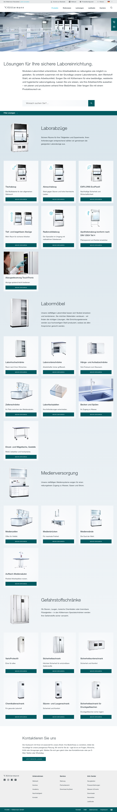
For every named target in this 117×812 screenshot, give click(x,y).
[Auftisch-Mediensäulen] (21, 559)
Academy (35, 789)
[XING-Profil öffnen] (15, 780)
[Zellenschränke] (21, 390)
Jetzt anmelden (24, 1)
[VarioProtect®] (21, 644)
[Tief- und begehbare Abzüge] (21, 217)
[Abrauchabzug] (58, 172)
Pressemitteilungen (93, 785)
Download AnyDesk (66, 789)
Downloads (91, 793)
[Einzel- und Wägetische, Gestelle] (21, 432)
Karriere (103, 8)
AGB (85, 810)
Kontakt (35, 797)
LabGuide (91, 8)
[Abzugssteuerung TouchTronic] (21, 263)
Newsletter (90, 797)
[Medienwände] (96, 517)
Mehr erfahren (21, 199)
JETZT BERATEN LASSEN (34, 759)
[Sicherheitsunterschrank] (96, 644)
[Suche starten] (91, 103)
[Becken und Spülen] (96, 390)
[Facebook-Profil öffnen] (12, 780)
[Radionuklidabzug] (58, 217)
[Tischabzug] (21, 172)
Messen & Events (93, 789)
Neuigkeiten (91, 781)
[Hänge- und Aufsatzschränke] (96, 347)
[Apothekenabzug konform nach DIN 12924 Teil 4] (96, 217)
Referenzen (67, 8)
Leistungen (80, 8)
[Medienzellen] (21, 517)
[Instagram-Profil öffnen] (8, 780)
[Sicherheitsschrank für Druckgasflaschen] (96, 689)
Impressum (104, 810)
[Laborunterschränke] (58, 347)
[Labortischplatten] (58, 390)
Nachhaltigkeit (37, 793)
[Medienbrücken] (58, 517)
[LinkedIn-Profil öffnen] (4, 780)
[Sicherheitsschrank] (58, 644)
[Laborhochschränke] (21, 347)
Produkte (55, 8)
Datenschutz (93, 810)
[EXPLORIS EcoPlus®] (96, 172)
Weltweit (35, 781)
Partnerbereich (65, 785)
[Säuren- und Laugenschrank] (58, 689)
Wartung (62, 781)
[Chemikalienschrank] (21, 689)
